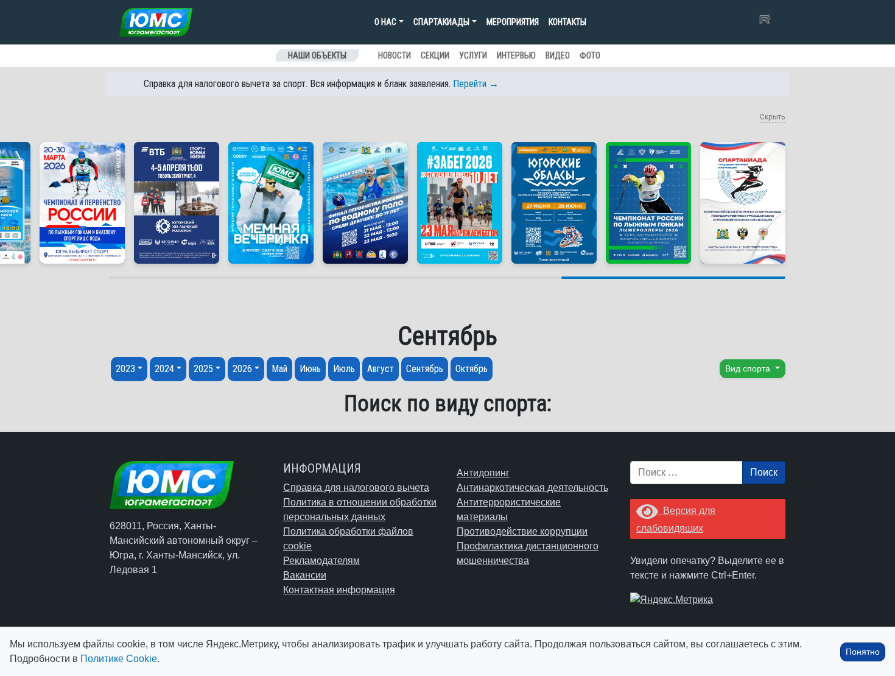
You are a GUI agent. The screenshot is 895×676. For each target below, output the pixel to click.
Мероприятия (512, 22)
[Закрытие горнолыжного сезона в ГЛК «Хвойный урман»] (271, 203)
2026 (242, 369)
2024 (164, 369)
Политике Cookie (118, 658)
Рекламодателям (321, 560)
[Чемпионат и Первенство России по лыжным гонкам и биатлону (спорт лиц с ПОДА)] (82, 203)
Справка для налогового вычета (356, 487)
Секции (435, 55)
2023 (125, 369)
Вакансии (304, 575)
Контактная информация (339, 590)
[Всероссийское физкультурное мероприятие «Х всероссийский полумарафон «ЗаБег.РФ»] (459, 203)
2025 (203, 369)
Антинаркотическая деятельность (532, 487)
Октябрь (471, 369)
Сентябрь (424, 369)
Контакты (567, 22)
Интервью (516, 55)
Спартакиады (441, 22)
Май (279, 369)
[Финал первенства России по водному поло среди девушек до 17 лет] (365, 203)
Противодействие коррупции (522, 531)
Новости (394, 55)
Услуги (473, 55)
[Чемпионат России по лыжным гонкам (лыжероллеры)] (648, 203)
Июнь (310, 369)
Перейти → (476, 84)
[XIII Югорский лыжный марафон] (176, 203)
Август (380, 369)
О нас (385, 22)
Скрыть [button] (772, 116)
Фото (590, 55)
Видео (558, 55)
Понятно (863, 652)
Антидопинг (483, 473)
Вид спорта (749, 368)
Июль (344, 369)
